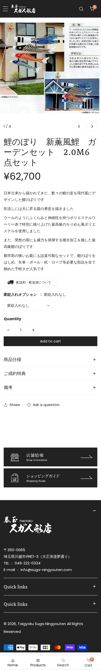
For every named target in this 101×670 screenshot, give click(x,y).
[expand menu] (5, 8)
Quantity (12, 318)
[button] (92, 8)
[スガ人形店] (23, 8)
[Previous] (79, 126)
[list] (50, 75)
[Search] (81, 8)
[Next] (92, 126)
